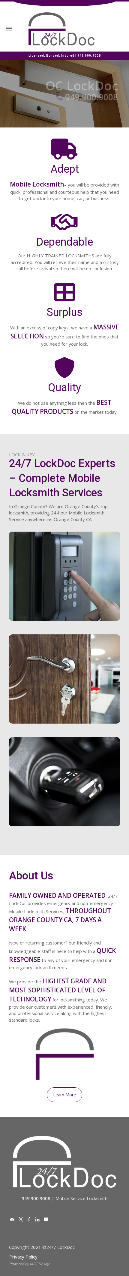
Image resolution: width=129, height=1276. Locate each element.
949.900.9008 (89, 55)
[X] (21, 1219)
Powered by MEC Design (29, 1263)
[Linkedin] (37, 1219)
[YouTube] (46, 1219)
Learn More (64, 626)
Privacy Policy (23, 1257)
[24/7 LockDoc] (61, 28)
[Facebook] (29, 1219)
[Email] (12, 1219)
